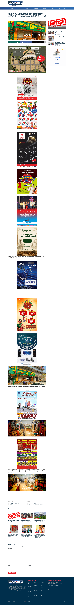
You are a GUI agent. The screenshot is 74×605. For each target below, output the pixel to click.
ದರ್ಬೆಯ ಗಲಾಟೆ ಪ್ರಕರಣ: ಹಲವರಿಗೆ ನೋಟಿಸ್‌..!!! (56, 26)
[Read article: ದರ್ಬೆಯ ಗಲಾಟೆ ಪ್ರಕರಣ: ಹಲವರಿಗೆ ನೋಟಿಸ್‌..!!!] (14, 515)
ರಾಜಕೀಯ (44, 8)
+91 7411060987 (56, 585)
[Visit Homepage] (15, 3)
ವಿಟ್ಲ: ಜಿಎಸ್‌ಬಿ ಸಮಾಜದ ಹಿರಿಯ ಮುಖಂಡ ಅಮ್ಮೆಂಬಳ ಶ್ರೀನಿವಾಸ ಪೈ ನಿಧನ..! (13, 535)
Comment (10, 548)
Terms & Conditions (63, 601)
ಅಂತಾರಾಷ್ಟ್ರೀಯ (36, 8)
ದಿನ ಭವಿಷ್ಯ (35, 583)
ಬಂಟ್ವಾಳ (35, 592)
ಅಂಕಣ (29, 584)
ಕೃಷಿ (28, 594)
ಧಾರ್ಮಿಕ (35, 585)
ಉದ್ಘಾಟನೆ (29, 591)
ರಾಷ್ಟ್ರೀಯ (27, 8)
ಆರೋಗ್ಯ (29, 588)
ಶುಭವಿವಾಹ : (42, 592)
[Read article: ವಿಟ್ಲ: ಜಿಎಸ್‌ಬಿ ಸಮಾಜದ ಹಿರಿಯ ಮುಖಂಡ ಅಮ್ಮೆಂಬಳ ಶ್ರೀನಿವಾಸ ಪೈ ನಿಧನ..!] (14, 529)
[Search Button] (64, 8)
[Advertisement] (47, 3)
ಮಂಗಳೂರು (42, 582)
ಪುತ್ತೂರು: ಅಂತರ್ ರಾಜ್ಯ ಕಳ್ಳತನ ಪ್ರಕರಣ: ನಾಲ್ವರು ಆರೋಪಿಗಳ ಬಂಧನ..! (59, 32)
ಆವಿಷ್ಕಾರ (29, 589)
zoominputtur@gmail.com (54, 587)
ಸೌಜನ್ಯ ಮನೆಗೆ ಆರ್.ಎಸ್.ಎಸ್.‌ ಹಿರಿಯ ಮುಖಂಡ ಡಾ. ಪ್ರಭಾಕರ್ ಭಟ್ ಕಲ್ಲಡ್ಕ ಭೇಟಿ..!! (60, 43)
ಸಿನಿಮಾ (42, 593)
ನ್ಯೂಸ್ (12, 8)
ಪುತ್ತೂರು (10, 532)
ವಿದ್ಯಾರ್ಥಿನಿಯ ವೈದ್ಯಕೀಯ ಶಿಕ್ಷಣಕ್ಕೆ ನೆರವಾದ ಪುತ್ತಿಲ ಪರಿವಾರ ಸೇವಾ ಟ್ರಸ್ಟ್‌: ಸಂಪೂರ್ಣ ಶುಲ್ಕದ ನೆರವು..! (26, 535)
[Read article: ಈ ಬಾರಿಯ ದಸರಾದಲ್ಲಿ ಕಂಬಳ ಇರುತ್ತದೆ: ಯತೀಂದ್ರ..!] (51, 38)
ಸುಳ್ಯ (41, 595)
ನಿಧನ (35, 587)
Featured (10, 518)
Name (9, 560)
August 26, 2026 (58, 34)
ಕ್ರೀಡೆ (28, 596)
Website (29, 565)
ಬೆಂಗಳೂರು (35, 593)
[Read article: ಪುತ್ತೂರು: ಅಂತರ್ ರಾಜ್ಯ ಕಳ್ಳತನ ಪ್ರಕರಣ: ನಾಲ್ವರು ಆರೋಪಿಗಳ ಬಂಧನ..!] (27, 515)
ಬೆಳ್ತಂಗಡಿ (35, 595)
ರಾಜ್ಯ (19, 8)
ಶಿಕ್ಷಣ (41, 590)
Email (9, 565)
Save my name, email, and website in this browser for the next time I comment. (22, 569)
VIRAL (29, 583)
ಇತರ (59, 8)
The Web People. (29, 601)
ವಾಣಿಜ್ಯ (42, 588)
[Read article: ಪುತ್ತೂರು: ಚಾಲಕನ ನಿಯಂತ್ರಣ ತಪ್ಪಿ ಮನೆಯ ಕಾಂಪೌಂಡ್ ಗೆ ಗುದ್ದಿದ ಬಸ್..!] (40, 515)
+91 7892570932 (50, 585)
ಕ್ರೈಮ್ (52, 8)
